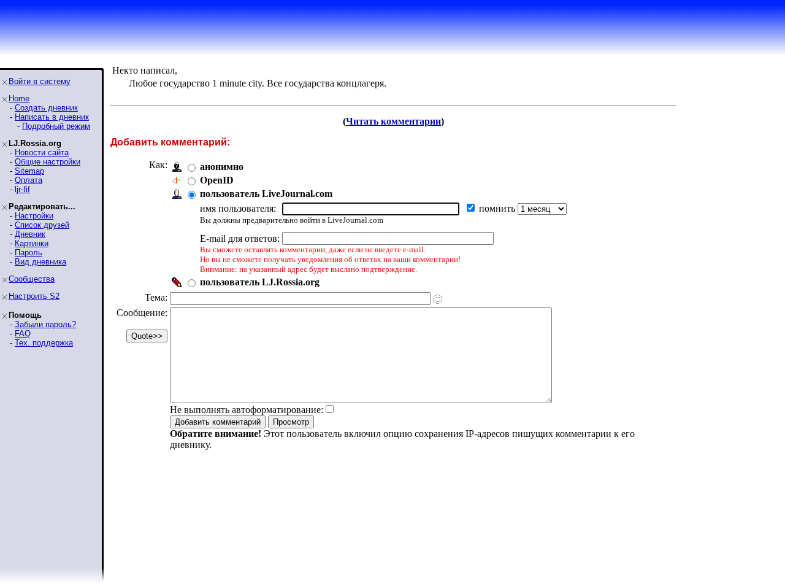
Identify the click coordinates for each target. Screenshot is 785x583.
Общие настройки (47, 161)
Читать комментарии (393, 121)
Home (19, 98)
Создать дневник (46, 107)
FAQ (23, 333)
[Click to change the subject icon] (437, 299)
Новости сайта (42, 152)
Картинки (31, 243)
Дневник (30, 234)
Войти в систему (40, 81)
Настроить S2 (34, 296)
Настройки (34, 215)
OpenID (217, 180)
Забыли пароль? (45, 324)
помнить (498, 208)
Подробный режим (56, 126)
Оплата (28, 180)
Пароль (28, 252)
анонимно (221, 166)
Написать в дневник (52, 117)
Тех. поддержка (44, 342)
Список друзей (42, 225)
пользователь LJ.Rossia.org (260, 282)
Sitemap (29, 171)
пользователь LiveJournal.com (266, 193)
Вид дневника (40, 261)
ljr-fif (22, 189)
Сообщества (32, 279)
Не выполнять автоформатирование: (246, 409)
